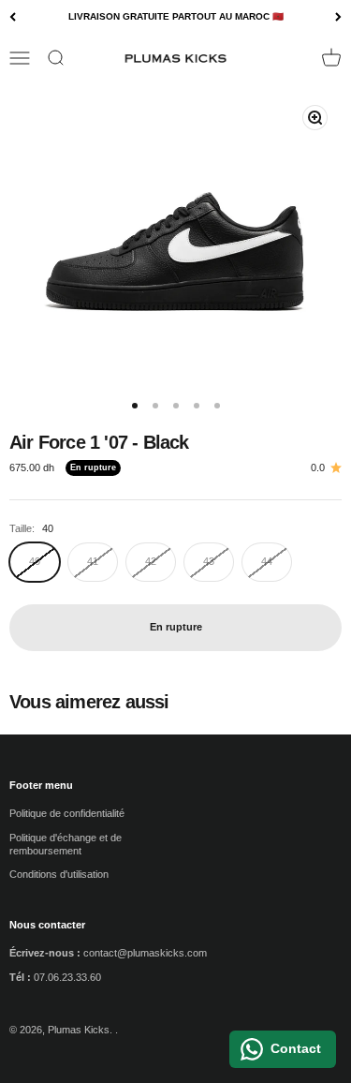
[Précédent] (12, 17)
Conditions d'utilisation (59, 874)
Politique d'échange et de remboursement (65, 844)
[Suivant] (338, 17)
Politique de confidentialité (66, 813)
